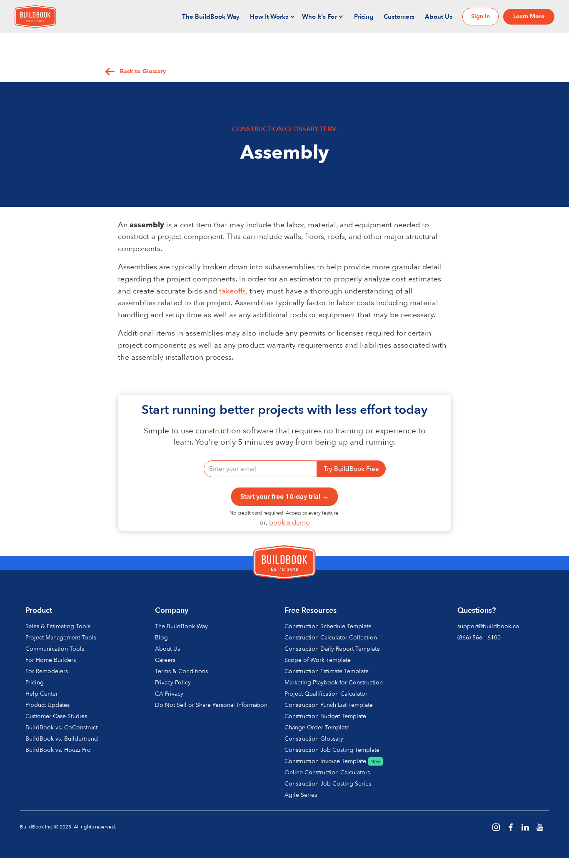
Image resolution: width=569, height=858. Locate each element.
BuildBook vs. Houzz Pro (58, 750)
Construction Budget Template (325, 716)
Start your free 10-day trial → (284, 496)
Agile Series (300, 795)
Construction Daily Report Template (332, 649)
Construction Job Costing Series (327, 784)
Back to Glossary (143, 71)
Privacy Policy (173, 682)
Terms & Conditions (181, 671)
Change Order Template (316, 727)
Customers (399, 16)
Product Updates (47, 705)
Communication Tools (54, 649)
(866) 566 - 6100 (479, 638)
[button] (273, 16)
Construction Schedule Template (328, 626)
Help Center (41, 694)
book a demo (289, 522)
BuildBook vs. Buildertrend (61, 739)
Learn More (528, 16)
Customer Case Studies (56, 716)
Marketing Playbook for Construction (333, 682)
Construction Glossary (313, 739)
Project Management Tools (60, 638)
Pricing (363, 16)
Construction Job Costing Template (331, 750)
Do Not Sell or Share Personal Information (211, 705)
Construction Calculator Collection (330, 638)
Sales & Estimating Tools (57, 626)
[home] (35, 16)
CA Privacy (169, 694)
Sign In (480, 16)
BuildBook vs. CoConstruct (61, 727)
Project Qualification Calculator (325, 694)
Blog (161, 638)
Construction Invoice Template (325, 761)
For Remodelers (46, 671)
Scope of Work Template (317, 660)
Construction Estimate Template (326, 671)
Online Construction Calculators (327, 772)
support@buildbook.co (488, 626)
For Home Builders (50, 660)
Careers (165, 660)
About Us (438, 16)
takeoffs (232, 291)
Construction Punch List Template (328, 705)
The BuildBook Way (211, 16)
